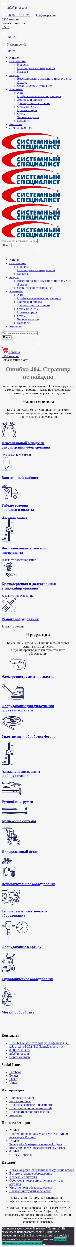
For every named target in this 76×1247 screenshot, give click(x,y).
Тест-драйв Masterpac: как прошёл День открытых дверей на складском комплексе (37, 1146)
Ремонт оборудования (20, 619)
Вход (5, 485)
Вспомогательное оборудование (30, 1173)
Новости (23, 64)
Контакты (15, 124)
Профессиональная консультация (39, 96)
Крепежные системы (23, 1177)
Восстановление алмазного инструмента (44, 78)
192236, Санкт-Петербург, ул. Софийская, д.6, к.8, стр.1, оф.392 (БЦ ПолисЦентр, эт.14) (39, 1044)
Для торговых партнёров (33, 103)
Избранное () (16, 44)
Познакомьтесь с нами (16, 454)
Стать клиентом (27, 106)
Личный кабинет (20, 127)
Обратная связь (19, 1057)
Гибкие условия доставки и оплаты (18, 507)
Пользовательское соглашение (29, 1111)
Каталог (14, 57)
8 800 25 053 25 (19, 1050)
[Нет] (44, 1244)
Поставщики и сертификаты (36, 68)
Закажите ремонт (13, 626)
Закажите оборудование (17, 595)
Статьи (22, 113)
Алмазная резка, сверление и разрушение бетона (41, 1170)
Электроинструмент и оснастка (30, 1191)
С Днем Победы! (20, 1154)
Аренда (22, 82)
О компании (17, 61)
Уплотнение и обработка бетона (30, 1187)
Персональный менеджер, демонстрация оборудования (26, 445)
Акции (21, 92)
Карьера (22, 71)
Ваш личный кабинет (20, 478)
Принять (60, 1239)
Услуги (14, 75)
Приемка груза (27, 110)
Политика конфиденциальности (30, 1104)
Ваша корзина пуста (15, 23)
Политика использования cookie (30, 1108)
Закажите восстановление (19, 559)
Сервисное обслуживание (34, 85)
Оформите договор (14, 517)
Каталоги (23, 120)
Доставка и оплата (29, 99)
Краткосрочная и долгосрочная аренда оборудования (29, 586)
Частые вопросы (28, 117)
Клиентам (16, 89)
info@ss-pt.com (17, 7)
